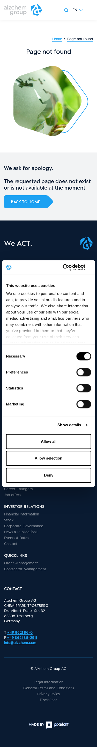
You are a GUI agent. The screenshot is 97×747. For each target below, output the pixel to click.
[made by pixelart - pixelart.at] (48, 725)
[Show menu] (90, 10)
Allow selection (48, 458)
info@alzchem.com (20, 642)
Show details (69, 425)
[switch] (83, 372)
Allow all (48, 441)
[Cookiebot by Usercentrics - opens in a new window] (69, 267)
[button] (77, 10)
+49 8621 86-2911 (22, 637)
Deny (48, 475)
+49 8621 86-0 (20, 632)
